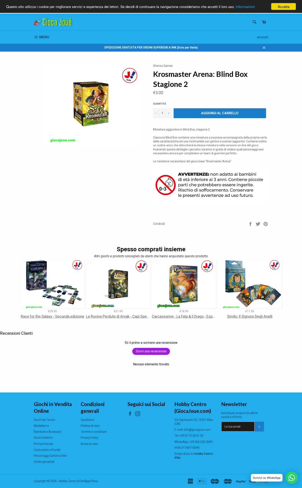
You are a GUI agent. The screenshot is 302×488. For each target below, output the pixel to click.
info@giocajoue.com (197, 429)
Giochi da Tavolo (44, 419)
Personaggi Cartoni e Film (50, 455)
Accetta (283, 6)
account (262, 37)
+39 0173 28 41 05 (191, 435)
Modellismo (41, 425)
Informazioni (245, 6)
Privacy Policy (89, 437)
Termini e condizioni (94, 431)
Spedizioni (87, 419)
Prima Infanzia (43, 443)
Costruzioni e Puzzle (47, 449)
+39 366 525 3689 (200, 441)
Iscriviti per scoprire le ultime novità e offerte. (239, 415)
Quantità (159, 103)
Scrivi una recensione (151, 351)
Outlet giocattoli (44, 461)
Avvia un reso (89, 443)
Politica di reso (90, 425)
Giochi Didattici (43, 437)
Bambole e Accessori (47, 431)
